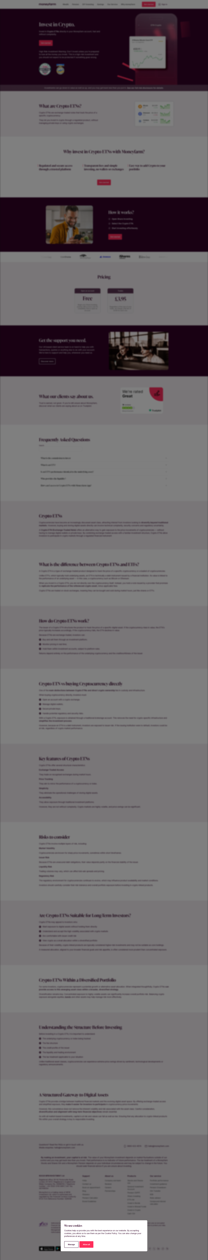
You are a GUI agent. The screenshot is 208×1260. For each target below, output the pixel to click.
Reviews (108, 1184)
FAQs (84, 1180)
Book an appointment (91, 1187)
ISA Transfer (155, 1191)
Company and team (113, 1180)
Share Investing (133, 1196)
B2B (151, 1194)
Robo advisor (155, 1198)
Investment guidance (158, 1184)
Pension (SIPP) (133, 1193)
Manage (71, 1244)
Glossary (86, 1194)
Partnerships (110, 1191)
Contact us (86, 1184)
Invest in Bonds (133, 1203)
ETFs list (130, 1200)
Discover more (47, 361)
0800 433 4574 (134, 1146)
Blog (84, 1191)
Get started (149, 4)
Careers (108, 1187)
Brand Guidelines (89, 1201)
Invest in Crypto (134, 1210)
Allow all (86, 1244)
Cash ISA (131, 1213)
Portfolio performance (159, 1180)
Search (41, 445)
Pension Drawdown (158, 1187)
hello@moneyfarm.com (64, 1147)
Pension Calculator (90, 1198)
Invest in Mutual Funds (136, 1206)
